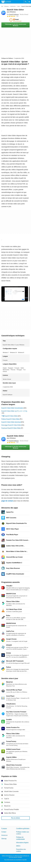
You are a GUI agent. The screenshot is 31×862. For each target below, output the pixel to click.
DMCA (18, 846)
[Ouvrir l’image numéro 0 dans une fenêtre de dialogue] (14, 294)
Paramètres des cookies (21, 850)
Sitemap (3, 838)
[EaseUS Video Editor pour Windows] (3, 13)
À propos (4, 828)
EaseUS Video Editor (15, 437)
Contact (3, 832)
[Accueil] (2, 6)
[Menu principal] (29, 2)
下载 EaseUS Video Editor (9, 416)
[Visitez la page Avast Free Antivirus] (15, 20)
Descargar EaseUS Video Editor (11, 425)
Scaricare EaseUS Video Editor (11, 428)
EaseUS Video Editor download (11, 422)
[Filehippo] (6, 2)
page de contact (7, 501)
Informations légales (22, 842)
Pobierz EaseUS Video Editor (10, 419)
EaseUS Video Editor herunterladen (12, 408)
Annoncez (4, 835)
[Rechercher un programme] (25, 2)
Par (13, 14)
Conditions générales (22, 828)
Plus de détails (15, 818)
